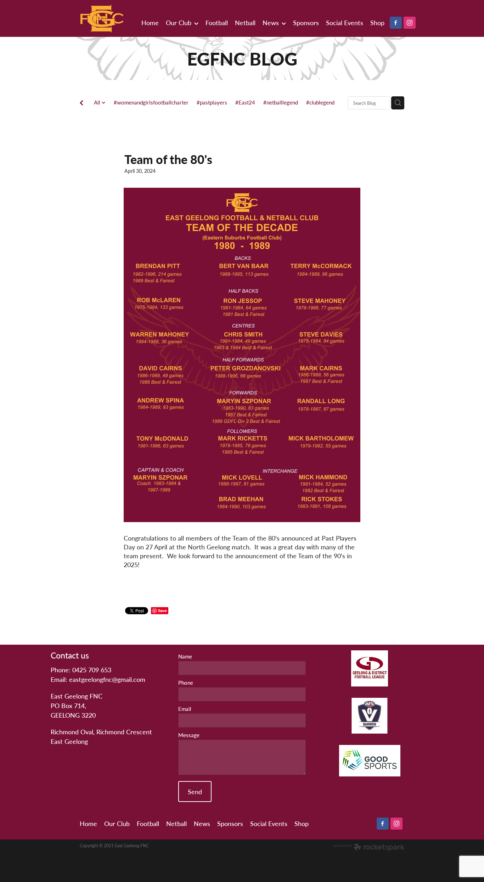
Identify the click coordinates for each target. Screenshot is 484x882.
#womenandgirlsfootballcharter (151, 102)
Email (184, 709)
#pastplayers (212, 102)
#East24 (245, 102)
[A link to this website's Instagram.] (410, 23)
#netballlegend (280, 102)
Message (188, 735)
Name (185, 656)
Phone (185, 682)
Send (195, 791)
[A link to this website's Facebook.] (396, 23)
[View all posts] (81, 103)
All (98, 102)
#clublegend (320, 102)
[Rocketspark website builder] (368, 847)
